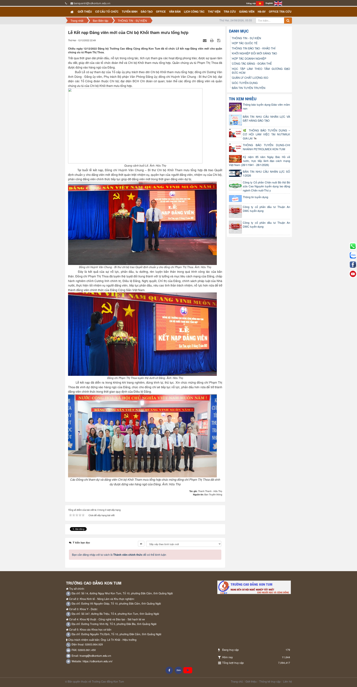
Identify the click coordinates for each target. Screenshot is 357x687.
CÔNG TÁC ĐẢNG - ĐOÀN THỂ (252, 63)
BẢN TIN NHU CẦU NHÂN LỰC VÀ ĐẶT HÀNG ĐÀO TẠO (266, 118)
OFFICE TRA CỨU (280, 11)
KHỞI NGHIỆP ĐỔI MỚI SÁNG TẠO (254, 53)
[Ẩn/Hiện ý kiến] (141, 543)
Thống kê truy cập (270, 681)
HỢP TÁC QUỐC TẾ (245, 43)
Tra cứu (230, 11)
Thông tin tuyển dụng (255, 197)
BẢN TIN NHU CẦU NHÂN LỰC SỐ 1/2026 (266, 173)
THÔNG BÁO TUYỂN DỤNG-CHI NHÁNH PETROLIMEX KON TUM (266, 147)
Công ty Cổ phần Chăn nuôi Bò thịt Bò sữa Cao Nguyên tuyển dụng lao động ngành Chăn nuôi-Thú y (266, 186)
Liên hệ (287, 681)
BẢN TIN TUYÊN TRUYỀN (248, 88)
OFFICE (161, 11)
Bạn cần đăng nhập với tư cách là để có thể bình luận (119, 554)
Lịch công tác (194, 11)
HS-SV (262, 11)
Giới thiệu (85, 11)
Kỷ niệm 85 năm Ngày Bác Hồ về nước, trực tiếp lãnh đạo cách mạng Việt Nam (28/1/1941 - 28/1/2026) (259, 161)
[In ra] (212, 40)
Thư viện (214, 11)
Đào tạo (147, 11)
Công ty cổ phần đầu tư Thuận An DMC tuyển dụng (266, 209)
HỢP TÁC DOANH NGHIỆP (249, 58)
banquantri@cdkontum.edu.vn (92, 3)
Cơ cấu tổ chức (106, 11)
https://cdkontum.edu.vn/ (97, 661)
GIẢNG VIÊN (246, 11)
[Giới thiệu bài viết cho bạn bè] (205, 40)
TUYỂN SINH (129, 11)
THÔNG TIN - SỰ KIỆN (246, 38)
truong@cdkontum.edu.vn (95, 655)
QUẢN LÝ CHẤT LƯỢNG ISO (250, 77)
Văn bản (175, 11)
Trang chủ (237, 681)
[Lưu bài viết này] (219, 40)
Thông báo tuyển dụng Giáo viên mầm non (266, 106)
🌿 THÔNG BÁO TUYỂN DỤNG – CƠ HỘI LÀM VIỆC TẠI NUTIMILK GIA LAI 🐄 (266, 134)
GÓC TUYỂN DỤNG (245, 83)
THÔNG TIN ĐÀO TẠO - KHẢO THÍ (253, 48)
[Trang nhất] (72, 11)
